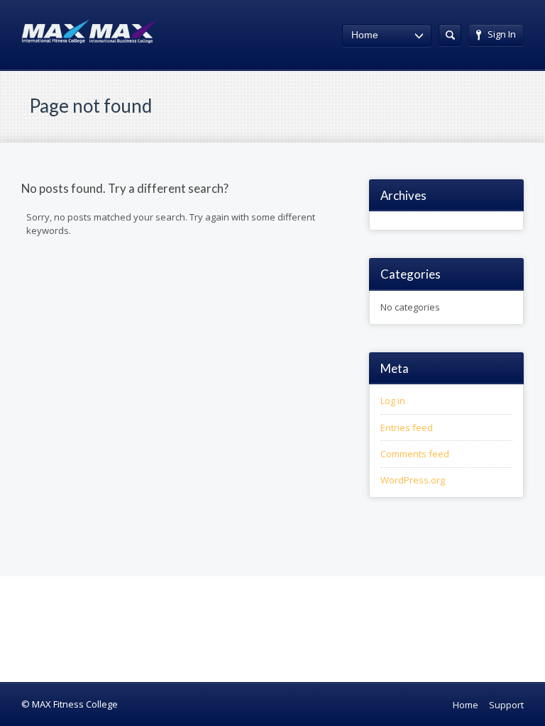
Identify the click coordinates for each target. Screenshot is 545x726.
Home (465, 704)
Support (506, 704)
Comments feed (414, 453)
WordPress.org (412, 480)
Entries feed (406, 427)
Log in (392, 400)
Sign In (502, 34)
